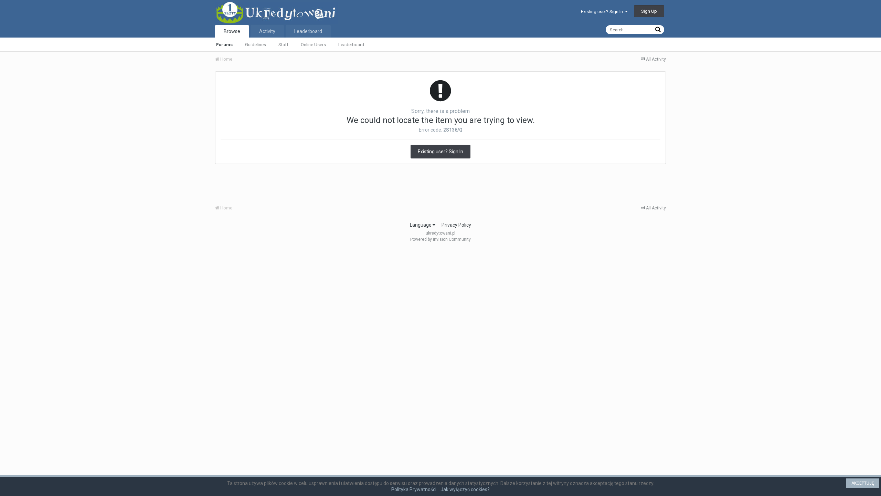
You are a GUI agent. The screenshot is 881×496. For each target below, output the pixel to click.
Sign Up (649, 11)
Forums (224, 44)
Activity (267, 31)
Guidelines (255, 44)
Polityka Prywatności (413, 489)
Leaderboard (351, 44)
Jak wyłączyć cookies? (465, 489)
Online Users (313, 44)
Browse (232, 31)
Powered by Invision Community (440, 239)
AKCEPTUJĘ (862, 483)
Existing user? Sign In (603, 11)
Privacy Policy (456, 225)
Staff (283, 44)
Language (421, 225)
